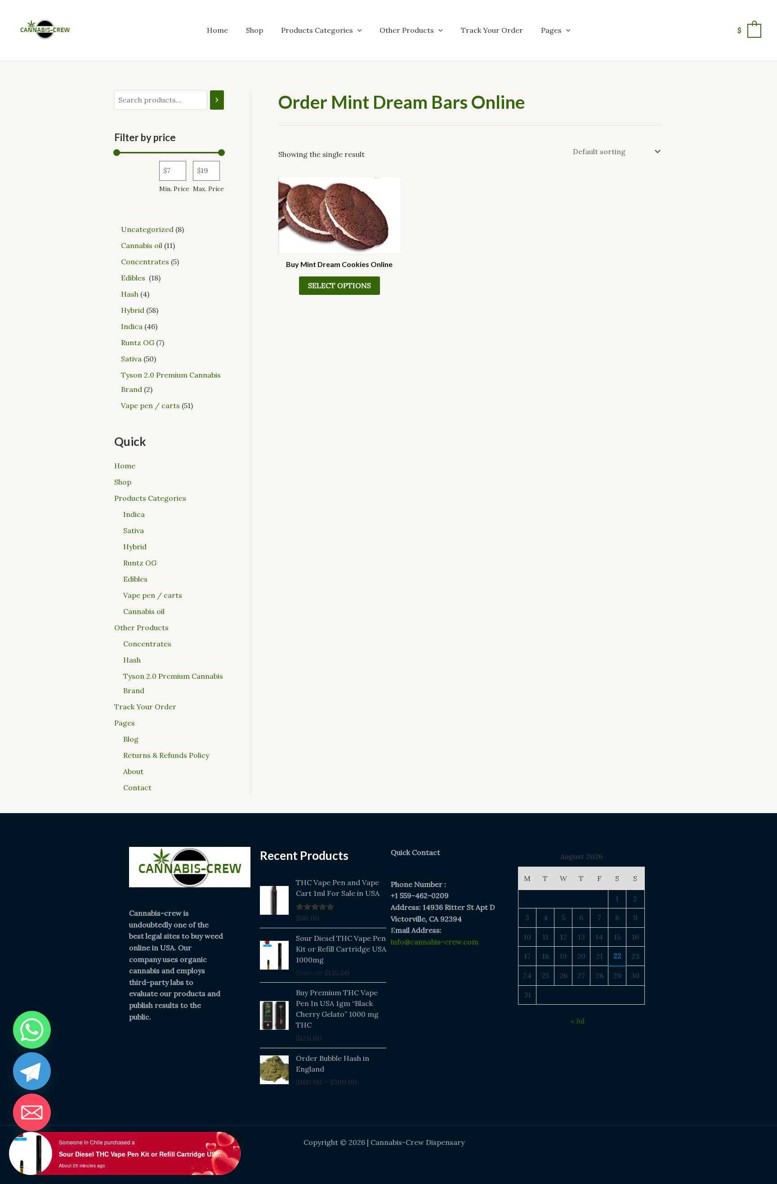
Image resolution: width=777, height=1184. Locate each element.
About (133, 771)
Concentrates (147, 643)
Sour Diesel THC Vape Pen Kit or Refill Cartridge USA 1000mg (142, 1153)
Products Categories (317, 30)
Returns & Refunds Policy (166, 755)
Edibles (136, 578)
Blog (130, 738)
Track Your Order (492, 30)
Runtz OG (139, 562)
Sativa (133, 530)
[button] (357, 30)
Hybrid (135, 546)
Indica (134, 514)
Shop (254, 30)
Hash (132, 659)
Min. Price (174, 189)
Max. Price (208, 189)
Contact (137, 787)
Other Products (407, 30)
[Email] (32, 1112)
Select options (339, 285)
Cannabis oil (144, 611)
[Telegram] (32, 1071)
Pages (551, 30)
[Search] (217, 100)
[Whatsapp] (32, 1030)
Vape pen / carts (152, 595)
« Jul (578, 1020)
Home (217, 30)
